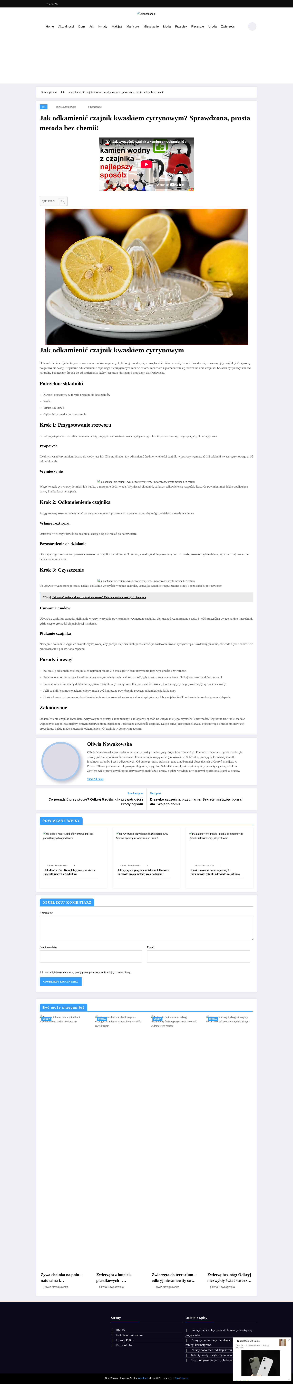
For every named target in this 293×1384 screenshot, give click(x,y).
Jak (91, 26)
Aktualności (66, 26)
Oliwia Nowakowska (66, 107)
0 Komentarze (95, 107)
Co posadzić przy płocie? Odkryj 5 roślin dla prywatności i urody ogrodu (95, 802)
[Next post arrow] (252, 799)
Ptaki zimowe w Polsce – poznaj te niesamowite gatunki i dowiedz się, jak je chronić (214, 872)
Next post (155, 793)
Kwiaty (102, 26)
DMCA (120, 1330)
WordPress (143, 1378)
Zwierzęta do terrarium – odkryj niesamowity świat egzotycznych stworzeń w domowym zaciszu (118, 1277)
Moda (167, 26)
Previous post (135, 793)
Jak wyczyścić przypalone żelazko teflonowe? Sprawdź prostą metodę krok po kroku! (143, 872)
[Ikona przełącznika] (38, 26)
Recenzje (197, 26)
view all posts (95, 778)
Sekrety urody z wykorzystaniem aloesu (215, 1355)
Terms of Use (124, 1345)
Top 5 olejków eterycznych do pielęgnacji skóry (220, 1360)
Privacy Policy (125, 1340)
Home (50, 26)
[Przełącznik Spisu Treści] (60, 201)
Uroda (212, 26)
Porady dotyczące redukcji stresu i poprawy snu (220, 1350)
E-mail (150, 947)
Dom (81, 26)
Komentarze (46, 912)
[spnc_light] (252, 26)
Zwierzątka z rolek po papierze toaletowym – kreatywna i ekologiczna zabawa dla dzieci (228, 1277)
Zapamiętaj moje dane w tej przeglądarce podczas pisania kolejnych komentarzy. (88, 972)
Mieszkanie (151, 26)
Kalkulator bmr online (129, 1335)
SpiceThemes (181, 1378)
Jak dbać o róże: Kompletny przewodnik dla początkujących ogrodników (69, 872)
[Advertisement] (146, 57)
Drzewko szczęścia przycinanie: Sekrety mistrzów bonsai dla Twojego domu (196, 802)
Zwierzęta (227, 26)
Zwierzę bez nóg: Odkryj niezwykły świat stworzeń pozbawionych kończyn (174, 1277)
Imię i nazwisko (48, 947)
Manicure (132, 26)
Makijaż (117, 26)
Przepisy (181, 26)
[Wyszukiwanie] (241, 27)
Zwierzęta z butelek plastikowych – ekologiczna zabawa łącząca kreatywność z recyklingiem (60, 1277)
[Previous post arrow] (41, 799)
